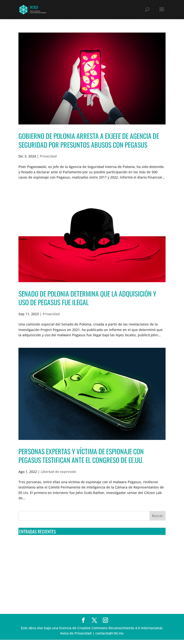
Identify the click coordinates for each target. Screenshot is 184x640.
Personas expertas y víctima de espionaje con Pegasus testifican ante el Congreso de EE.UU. (81, 455)
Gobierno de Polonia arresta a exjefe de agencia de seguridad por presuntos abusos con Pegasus (88, 140)
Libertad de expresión (58, 471)
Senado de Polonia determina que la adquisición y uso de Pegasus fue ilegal (87, 298)
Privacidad (48, 156)
